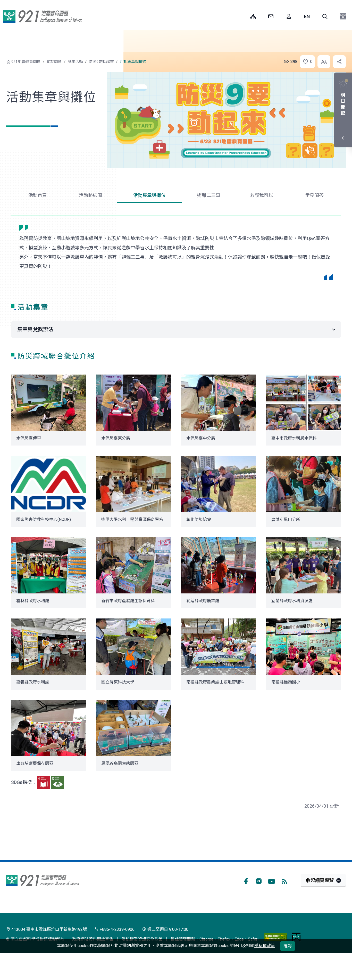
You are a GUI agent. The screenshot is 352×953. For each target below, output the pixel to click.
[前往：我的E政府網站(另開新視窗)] (296, 936)
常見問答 (314, 195)
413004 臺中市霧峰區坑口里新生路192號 (48, 929)
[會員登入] (289, 16)
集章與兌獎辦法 (35, 329)
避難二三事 (208, 195)
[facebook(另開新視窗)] (246, 880)
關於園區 (54, 61)
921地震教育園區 (42, 16)
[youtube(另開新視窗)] (271, 880)
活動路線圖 (90, 195)
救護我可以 (261, 195)
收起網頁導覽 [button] (320, 880)
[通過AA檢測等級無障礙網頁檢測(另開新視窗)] (275, 936)
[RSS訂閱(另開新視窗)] (284, 880)
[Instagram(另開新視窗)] (259, 880)
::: (242, 16)
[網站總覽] (253, 16)
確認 (287, 945)
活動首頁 (37, 195)
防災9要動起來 (101, 61)
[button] (325, 16)
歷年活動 (75, 61)
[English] (307, 16)
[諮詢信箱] (271, 16)
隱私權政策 (264, 945)
